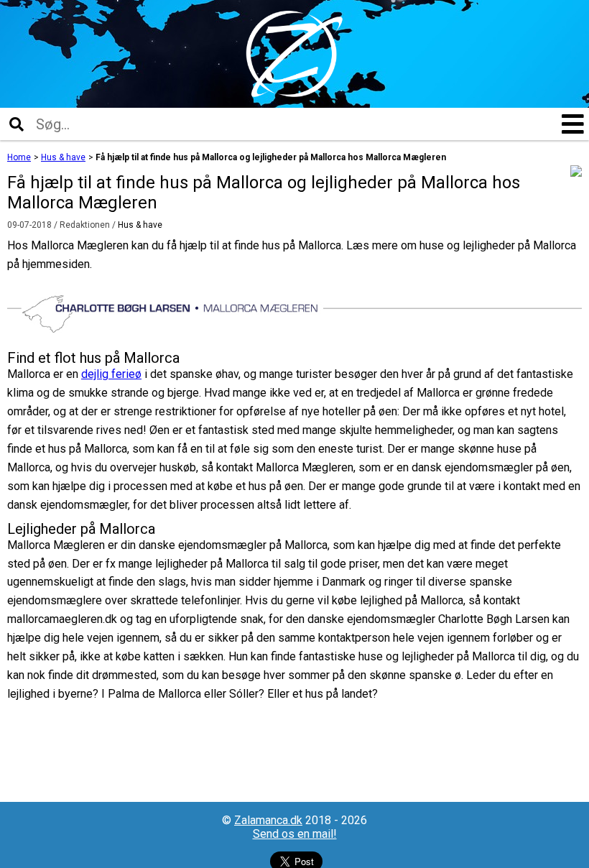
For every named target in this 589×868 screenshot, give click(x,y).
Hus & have (140, 225)
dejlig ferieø (111, 374)
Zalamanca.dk (268, 820)
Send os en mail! (295, 834)
